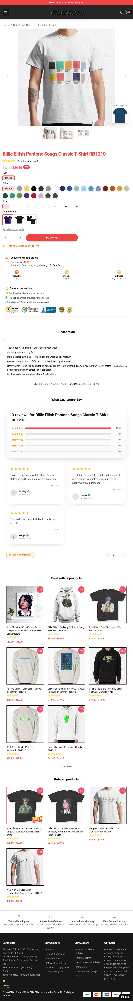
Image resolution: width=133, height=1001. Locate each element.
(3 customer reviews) (27, 161)
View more (66, 766)
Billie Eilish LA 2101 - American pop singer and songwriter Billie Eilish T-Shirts (24, 831)
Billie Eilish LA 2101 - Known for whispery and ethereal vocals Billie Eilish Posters (23, 630)
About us (49, 949)
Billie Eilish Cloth (22, 25)
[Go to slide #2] (66, 133)
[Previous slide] (7, 77)
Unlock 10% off (6, 986)
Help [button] (127, 997)
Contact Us (81, 967)
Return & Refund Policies (87, 962)
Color (5, 183)
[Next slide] (125, 77)
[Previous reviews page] (108, 555)
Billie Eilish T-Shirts (46, 25)
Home (6, 25)
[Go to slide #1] (49, 133)
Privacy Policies (53, 958)
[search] (122, 12)
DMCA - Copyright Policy (57, 963)
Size (5, 201)
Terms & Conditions (55, 954)
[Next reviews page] (124, 555)
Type (5, 172)
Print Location (10, 211)
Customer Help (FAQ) (86, 971)
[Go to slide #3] (83, 133)
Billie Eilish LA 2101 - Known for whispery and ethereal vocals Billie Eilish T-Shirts (65, 831)
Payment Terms (83, 958)
